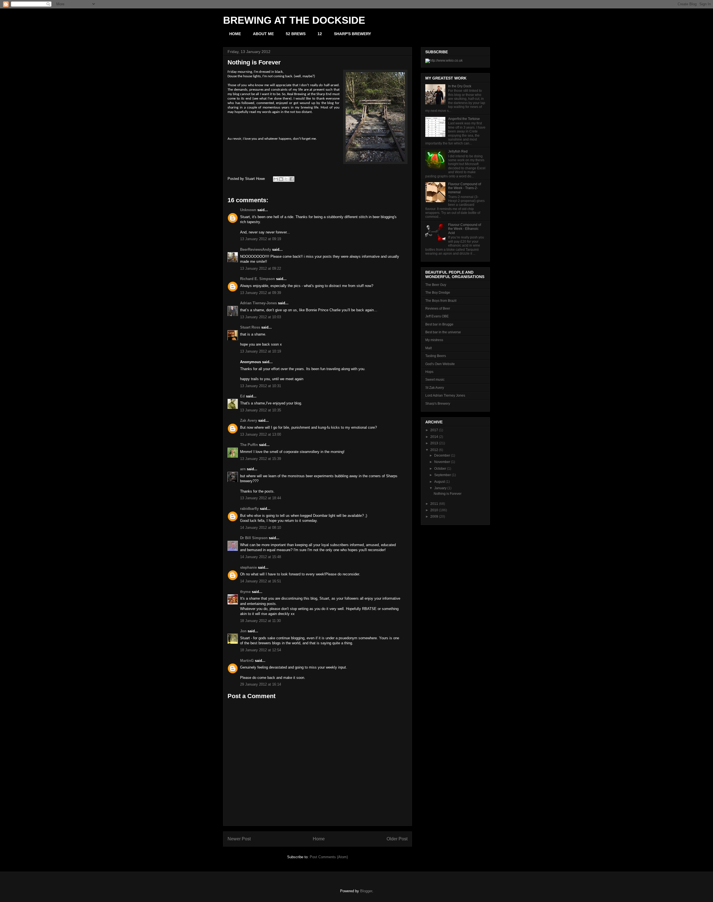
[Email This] (276, 179)
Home (319, 838)
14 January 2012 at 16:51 (260, 581)
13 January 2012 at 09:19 (260, 239)
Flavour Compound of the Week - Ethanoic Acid (464, 229)
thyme (245, 592)
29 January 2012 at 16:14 (260, 684)
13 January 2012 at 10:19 (260, 351)
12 (320, 34)
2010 (434, 510)
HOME (235, 34)
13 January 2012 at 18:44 (260, 498)
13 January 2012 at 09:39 (260, 293)
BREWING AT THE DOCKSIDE (294, 20)
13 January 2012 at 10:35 (260, 410)
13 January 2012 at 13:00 (260, 434)
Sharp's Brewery (437, 404)
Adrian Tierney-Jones (258, 303)
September (442, 475)
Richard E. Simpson (257, 279)
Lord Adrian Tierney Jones (445, 395)
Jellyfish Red (458, 151)
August (439, 482)
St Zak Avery (434, 388)
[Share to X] (286, 179)
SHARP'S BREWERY (352, 34)
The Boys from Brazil (440, 301)
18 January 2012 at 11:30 (260, 621)
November (442, 462)
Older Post (397, 838)
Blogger (366, 891)
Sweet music (435, 380)
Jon (243, 631)
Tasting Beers (435, 356)
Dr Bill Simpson (254, 538)
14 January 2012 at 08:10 (260, 527)
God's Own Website (440, 364)
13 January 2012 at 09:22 (260, 268)
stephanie (248, 567)
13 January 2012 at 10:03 (260, 317)
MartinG (247, 661)
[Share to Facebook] (291, 179)
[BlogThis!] (281, 179)
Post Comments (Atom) (329, 857)
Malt (428, 348)
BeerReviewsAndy (255, 249)
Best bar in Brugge (439, 324)
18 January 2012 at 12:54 (260, 650)
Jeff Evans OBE (437, 316)
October (440, 469)
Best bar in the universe (443, 332)
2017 (434, 430)
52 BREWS (296, 34)
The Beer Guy (435, 285)
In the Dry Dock (459, 86)
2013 (434, 443)
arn (243, 469)
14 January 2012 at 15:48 (260, 557)
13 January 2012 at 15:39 (260, 459)
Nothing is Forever (448, 494)
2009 (434, 516)
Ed (242, 396)
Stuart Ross (250, 327)
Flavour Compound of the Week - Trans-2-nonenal (464, 188)
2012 (434, 450)
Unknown (248, 210)
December (442, 455)
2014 (434, 437)
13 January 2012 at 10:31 (260, 386)
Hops (429, 372)
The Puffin (249, 445)
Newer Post (239, 838)
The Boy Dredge (437, 293)
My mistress (434, 340)
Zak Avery (248, 420)
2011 (434, 504)
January (440, 488)
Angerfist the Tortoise (464, 119)
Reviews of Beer (437, 308)
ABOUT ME (263, 34)
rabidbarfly (249, 509)
